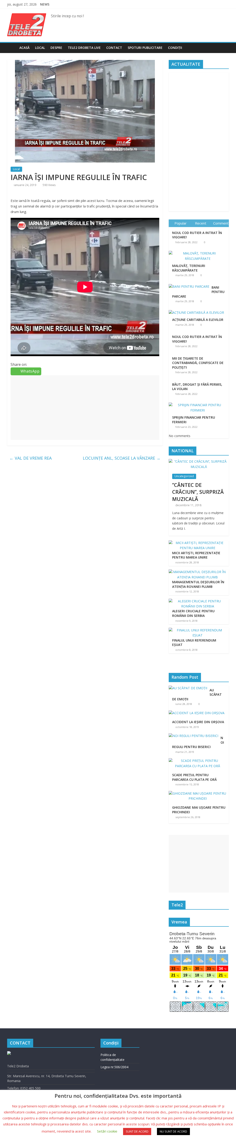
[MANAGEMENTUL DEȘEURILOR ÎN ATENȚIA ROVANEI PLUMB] (198, 572)
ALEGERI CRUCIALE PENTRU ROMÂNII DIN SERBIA (193, 613)
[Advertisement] (85, 407)
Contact (114, 47)
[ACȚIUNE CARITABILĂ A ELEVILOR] (197, 310)
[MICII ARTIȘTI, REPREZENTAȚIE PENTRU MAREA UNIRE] (198, 543)
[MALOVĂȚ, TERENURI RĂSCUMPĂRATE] (199, 251)
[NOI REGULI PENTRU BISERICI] (195, 736)
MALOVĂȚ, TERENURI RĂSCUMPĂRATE (188, 267)
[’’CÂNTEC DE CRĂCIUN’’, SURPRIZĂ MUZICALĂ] (199, 461)
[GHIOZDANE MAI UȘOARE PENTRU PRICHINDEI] (199, 793)
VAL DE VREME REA (30, 458)
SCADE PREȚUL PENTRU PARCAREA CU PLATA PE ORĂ (194, 777)
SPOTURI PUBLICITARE (145, 47)
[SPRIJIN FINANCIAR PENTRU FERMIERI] (199, 402)
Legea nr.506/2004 (114, 1067)
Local (40, 47)
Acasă (24, 47)
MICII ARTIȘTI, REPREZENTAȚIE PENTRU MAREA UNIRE (196, 555)
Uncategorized (184, 476)
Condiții (175, 47)
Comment (221, 223)
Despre (56, 47)
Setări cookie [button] (107, 1131)
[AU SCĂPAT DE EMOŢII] (189, 688)
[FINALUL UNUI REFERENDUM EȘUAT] (198, 630)
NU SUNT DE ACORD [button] (173, 1131)
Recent (200, 223)
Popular (180, 223)
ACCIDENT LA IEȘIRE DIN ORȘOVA (198, 722)
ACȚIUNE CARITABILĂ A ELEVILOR (197, 319)
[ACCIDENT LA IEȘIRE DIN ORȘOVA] (198, 713)
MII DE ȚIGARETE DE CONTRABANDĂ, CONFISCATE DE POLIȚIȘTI (198, 363)
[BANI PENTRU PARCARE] (190, 284)
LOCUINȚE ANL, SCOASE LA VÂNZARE (121, 458)
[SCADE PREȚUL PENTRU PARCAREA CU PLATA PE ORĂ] (199, 760)
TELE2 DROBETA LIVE (84, 47)
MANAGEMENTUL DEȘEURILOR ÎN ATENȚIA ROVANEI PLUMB (198, 584)
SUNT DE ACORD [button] (137, 1131)
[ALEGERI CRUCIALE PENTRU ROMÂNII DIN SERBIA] (198, 601)
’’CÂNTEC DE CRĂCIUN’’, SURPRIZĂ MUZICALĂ (198, 492)
